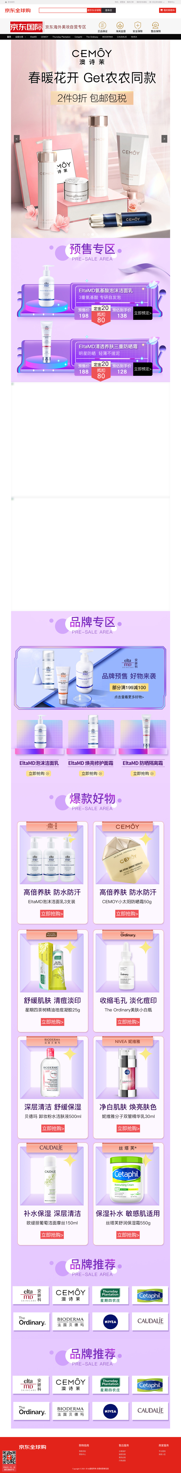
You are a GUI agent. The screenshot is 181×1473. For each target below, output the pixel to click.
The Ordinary (92, 37)
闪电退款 (122, 1461)
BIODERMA (107, 37)
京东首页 (11, 2)
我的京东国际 (142, 2)
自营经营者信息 (103, 1469)
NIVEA (134, 37)
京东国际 (22, 11)
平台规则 (162, 1451)
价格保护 (122, 1451)
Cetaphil (78, 37)
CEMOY (44, 37)
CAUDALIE (122, 37)
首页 (9, 37)
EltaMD (33, 37)
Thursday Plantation (61, 37)
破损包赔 (122, 1454)
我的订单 (130, 2)
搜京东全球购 (94, 10)
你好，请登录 (120, 2)
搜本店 (108, 10)
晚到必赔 (122, 1458)
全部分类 (19, 37)
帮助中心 (171, 2)
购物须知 (82, 1451)
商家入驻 (162, 1454)
